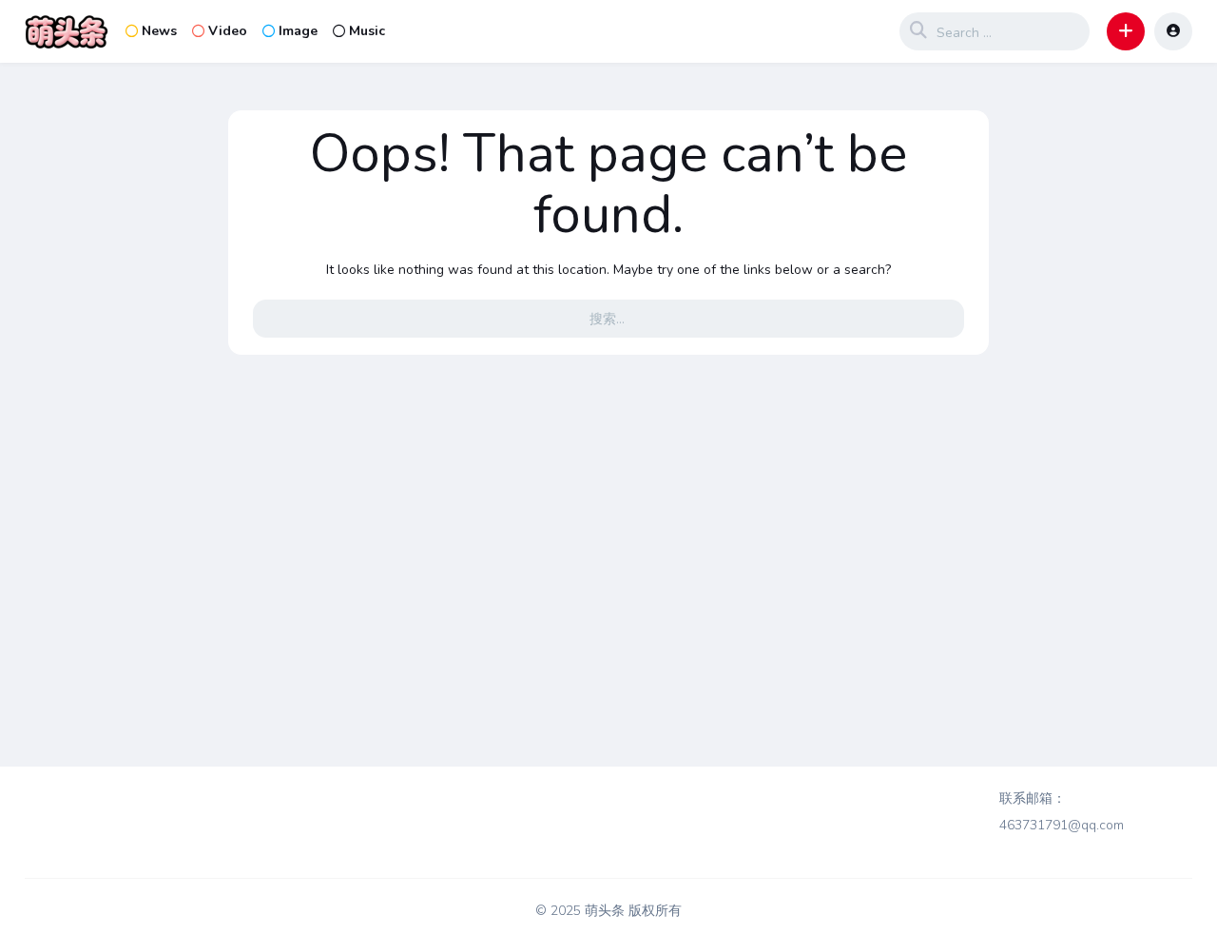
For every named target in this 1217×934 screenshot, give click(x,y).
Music (367, 31)
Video (227, 31)
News (159, 31)
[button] (1126, 31)
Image (298, 31)
